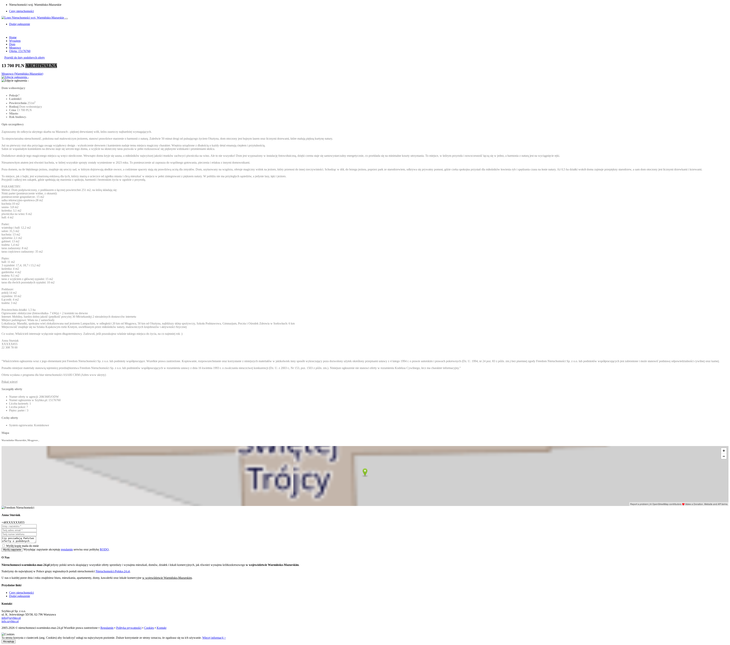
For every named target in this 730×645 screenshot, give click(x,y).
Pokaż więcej (9, 381)
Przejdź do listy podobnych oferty (24, 57)
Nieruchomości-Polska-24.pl (113, 571)
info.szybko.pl (10, 621)
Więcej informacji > (214, 637)
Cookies (149, 627)
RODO (104, 549)
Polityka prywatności (128, 627)
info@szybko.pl (11, 618)
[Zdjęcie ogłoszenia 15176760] (15, 77)
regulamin (67, 549)
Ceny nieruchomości (21, 11)
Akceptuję (8, 641)
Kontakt (161, 627)
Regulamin (106, 627)
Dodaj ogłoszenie (19, 596)
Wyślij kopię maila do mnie (22, 545)
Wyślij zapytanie (12, 549)
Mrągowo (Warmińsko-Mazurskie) (22, 73)
